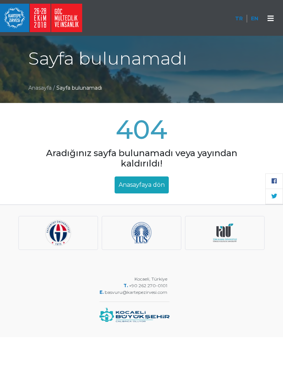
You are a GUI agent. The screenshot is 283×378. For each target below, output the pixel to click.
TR (239, 18)
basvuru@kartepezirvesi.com (137, 292)
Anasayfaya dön (142, 184)
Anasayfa (40, 88)
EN (254, 18)
